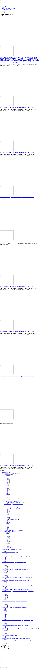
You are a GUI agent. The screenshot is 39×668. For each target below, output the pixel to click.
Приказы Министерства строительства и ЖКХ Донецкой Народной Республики (16, 589)
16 (5, 649)
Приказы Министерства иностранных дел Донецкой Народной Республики (15, 625)
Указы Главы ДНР (7, 474)
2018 (7, 478)
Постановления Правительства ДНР (10, 508)
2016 (7, 488)
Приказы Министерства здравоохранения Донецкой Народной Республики (15, 580)
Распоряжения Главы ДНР (9, 486)
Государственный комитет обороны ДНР (11, 501)
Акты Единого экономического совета (11, 498)
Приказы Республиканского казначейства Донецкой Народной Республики (15, 632)
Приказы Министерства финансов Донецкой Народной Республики (14, 569)
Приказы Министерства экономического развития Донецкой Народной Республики (17, 577)
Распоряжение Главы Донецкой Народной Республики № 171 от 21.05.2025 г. (17, 286)
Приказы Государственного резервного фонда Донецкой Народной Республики (16, 638)
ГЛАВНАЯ (4, 6)
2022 (7, 482)
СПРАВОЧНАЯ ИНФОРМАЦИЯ (8, 8)
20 (2, 650)
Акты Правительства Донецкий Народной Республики (12, 507)
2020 (7, 480)
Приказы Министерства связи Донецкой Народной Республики (13, 622)
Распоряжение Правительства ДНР (10, 519)
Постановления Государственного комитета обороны (13, 504)
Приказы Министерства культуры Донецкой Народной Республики (14, 607)
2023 (7, 483)
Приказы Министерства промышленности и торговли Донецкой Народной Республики (17, 620)
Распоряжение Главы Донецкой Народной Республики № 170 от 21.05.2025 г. (17, 241)
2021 (7, 481)
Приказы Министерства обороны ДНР (9, 635)
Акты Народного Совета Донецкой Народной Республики (12, 530)
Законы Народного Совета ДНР (9, 531)
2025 (7, 485)
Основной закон (5, 472)
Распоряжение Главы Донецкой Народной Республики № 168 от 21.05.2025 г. (17, 376)
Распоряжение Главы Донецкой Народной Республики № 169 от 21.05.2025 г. (17, 331)
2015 (7, 487)
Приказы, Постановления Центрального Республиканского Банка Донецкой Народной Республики (19, 628)
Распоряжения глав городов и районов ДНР (10, 641)
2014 (7, 475)
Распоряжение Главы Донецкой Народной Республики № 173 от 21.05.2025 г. (17, 152)
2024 (7, 484)
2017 (7, 477)
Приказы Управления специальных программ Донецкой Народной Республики (16, 640)
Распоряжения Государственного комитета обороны (13, 502)
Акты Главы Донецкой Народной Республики (10, 473)
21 (3, 650)
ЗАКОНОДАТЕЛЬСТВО (6, 9)
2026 (7, 497)
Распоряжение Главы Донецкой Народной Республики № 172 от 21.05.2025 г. (17, 197)
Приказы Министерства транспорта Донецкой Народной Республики (14, 601)
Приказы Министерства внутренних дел (9, 552)
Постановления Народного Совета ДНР (11, 547)
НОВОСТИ (4, 7)
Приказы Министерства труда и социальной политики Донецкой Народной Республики (17, 591)
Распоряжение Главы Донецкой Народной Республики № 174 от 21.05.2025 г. (17, 107)
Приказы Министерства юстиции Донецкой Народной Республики (14, 562)
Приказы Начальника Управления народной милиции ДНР (12, 549)
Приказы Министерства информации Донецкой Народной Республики (14, 613)
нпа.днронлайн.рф (15, 654)
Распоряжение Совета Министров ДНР (11, 525)
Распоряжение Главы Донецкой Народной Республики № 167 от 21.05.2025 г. (17, 420)
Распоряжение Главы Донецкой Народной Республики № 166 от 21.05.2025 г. (17, 465)
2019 (7, 479)
